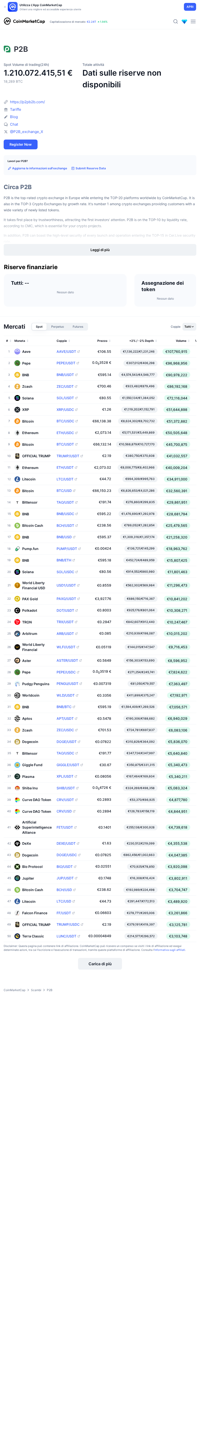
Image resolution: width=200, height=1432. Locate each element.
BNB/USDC (65, 514)
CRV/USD (64, 811)
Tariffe (15, 109)
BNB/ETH (64, 560)
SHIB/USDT (66, 788)
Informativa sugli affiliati (169, 950)
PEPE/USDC (66, 672)
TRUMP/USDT (68, 456)
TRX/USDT (65, 622)
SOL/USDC (65, 572)
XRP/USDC (65, 409)
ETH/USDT (65, 467)
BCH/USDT (65, 525)
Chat (14, 124)
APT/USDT (65, 718)
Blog (14, 116)
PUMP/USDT (67, 548)
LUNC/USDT (66, 936)
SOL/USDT (65, 398)
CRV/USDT (65, 800)
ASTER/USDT (67, 660)
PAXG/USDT (66, 598)
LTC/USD (64, 901)
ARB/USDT (65, 633)
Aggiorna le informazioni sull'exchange (39, 168)
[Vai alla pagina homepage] (24, 21)
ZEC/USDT (65, 386)
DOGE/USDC (67, 855)
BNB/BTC (64, 707)
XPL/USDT (65, 776)
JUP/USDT (65, 878)
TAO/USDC (65, 753)
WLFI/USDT (66, 647)
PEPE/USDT (66, 363)
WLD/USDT (66, 695)
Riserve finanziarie (31, 267)
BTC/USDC (65, 421)
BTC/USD (64, 490)
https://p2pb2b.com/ (27, 102)
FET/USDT (65, 827)
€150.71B (67, 19)
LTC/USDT (65, 479)
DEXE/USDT (66, 843)
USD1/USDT (66, 585)
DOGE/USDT (67, 741)
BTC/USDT (65, 444)
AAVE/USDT (66, 351)
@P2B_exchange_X (26, 131)
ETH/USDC (65, 433)
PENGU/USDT (67, 683)
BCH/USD (64, 890)
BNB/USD (64, 537)
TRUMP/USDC (68, 924)
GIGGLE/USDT (68, 765)
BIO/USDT (65, 866)
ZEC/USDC (65, 730)
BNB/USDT (65, 374)
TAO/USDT (65, 502)
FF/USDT (64, 913)
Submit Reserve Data (91, 168)
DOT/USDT (65, 610)
